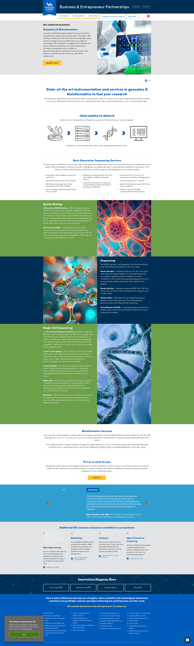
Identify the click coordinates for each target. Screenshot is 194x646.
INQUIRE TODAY (52, 63)
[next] (146, 503)
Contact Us (146, 7)
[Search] (148, 16)
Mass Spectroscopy (52, 547)
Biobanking (76, 537)
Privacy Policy (27, 629)
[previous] (48, 503)
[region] (24, 629)
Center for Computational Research (128, 279)
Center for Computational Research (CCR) (72, 438)
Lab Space (104, 537)
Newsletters (136, 7)
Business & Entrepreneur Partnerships (94, 6)
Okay (24, 634)
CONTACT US (96, 478)
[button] (187, 640)
